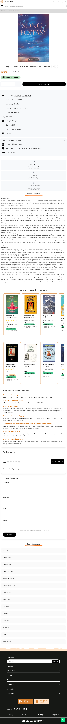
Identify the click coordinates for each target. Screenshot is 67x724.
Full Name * (6, 497)
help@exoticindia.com (33, 428)
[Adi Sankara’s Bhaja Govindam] (12, 362)
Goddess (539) (7, 592)
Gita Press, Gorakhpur (29, 320)
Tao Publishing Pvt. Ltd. (22, 95)
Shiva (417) (6, 620)
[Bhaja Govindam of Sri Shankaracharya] (49, 313)
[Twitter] (17, 709)
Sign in (55, 2)
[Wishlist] (59, 1)
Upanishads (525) (8, 557)
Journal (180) (6, 627)
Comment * (6, 482)
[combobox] (33, 6)
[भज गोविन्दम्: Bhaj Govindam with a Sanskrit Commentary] (12, 313)
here (47, 434)
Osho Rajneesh (17, 100)
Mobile (5, 520)
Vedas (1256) (6, 550)
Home (2, 10)
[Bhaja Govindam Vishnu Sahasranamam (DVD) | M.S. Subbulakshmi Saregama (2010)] (30, 362)
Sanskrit (20, 272)
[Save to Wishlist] (53, 67)
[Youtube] (26, 709)
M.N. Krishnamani (12, 373)
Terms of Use (36, 530)
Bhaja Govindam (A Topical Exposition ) (48, 366)
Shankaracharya (17, 10)
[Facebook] (14, 709)
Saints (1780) (6, 606)
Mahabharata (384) (8, 578)
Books (6, 10)
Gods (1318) (6, 613)
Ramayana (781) (8, 571)
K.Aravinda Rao (49, 320)
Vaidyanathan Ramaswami (48, 369)
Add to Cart (44, 84)
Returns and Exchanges (14, 148)
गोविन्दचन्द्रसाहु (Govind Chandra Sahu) (12, 325)
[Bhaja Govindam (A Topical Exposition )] (49, 362)
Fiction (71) (6, 635)
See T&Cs (37, 168)
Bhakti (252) (6, 599)
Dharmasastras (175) (9, 585)
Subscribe (55, 661)
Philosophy (11, 10)
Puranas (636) (7, 564)
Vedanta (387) (7, 642)
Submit (9, 534)
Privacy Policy (45, 530)
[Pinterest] (19, 709)
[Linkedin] (24, 709)
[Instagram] (22, 709)
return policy (9, 413)
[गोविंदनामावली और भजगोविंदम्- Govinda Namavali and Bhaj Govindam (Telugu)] (30, 313)
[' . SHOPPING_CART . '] (62, 1)
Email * (5, 508)
